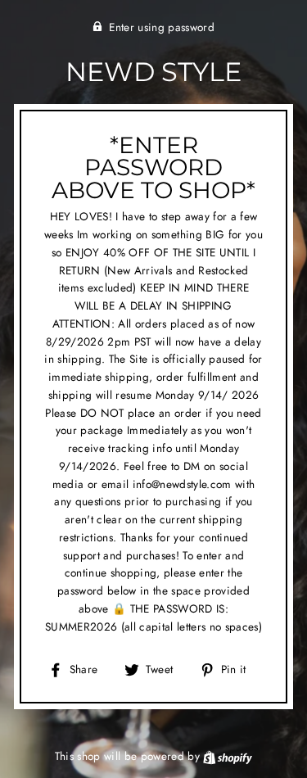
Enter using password (161, 27)
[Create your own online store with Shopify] (227, 756)
